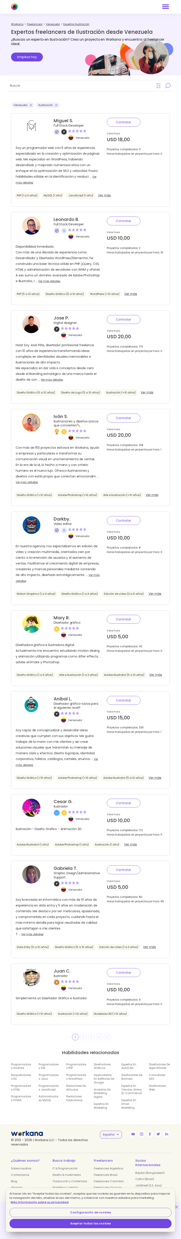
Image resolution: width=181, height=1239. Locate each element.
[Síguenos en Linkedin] (166, 1134)
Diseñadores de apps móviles (159, 1066)
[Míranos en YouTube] (133, 1134)
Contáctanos (20, 1175)
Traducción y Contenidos (70, 1181)
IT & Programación (65, 1168)
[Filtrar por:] (158, 86)
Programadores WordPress (76, 1077)
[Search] (167, 85)
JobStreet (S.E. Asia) (148, 1185)
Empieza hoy (27, 57)
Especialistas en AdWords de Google (104, 1078)
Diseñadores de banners (131, 1077)
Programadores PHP (76, 1066)
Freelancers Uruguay (108, 1187)
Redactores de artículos (76, 1087)
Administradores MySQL (48, 1098)
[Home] (14, 6)
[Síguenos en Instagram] (141, 1134)
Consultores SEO (157, 1077)
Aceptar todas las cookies (90, 1223)
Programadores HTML (21, 1087)
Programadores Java (48, 1077)
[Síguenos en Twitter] (158, 1134)
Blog (14, 1181)
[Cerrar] (176, 1207)
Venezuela (82, 138)
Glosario (17, 1187)
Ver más (104, 195)
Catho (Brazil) (144, 1179)
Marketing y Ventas (65, 1187)
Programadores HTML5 (21, 1098)
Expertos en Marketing (101, 1106)
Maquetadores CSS (21, 1077)
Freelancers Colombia (109, 1181)
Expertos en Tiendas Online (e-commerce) (131, 1089)
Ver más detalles (49, 281)
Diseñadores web (157, 1087)
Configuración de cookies (90, 1212)
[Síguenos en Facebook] (150, 1134)
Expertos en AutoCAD (128, 1066)
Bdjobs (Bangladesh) (150, 1173)
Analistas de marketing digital (102, 1093)
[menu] (165, 6)
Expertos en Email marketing (128, 1104)
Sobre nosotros (21, 1168)
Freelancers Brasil (105, 1175)
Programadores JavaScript (48, 1087)
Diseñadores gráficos (102, 1066)
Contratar (123, 122)
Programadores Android (21, 1066)
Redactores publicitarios (74, 1098)
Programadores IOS (48, 1066)
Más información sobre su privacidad (40, 1202)
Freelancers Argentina (108, 1168)
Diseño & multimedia (67, 1175)
